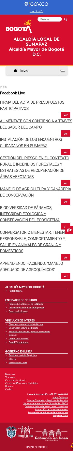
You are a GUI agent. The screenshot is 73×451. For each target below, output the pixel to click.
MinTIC (12, 358)
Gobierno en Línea (18, 362)
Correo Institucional (19, 338)
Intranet (13, 334)
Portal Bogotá (16, 290)
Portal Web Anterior (19, 342)
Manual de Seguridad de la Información (48, 412)
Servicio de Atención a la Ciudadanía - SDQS (45, 403)
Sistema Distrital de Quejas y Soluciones (29, 331)
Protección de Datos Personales (51, 409)
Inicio (24, 70)
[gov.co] (37, 4)
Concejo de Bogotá (18, 311)
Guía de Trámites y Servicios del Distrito (47, 400)
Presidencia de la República (23, 355)
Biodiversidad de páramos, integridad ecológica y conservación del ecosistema (30, 214)
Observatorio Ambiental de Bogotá (26, 324)
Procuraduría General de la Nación (26, 303)
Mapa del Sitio (60, 415)
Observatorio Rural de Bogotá (23, 327)
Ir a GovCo (36, 11)
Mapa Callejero (60, 397)
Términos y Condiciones (36, 446)
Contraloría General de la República (26, 307)
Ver (66, 115)
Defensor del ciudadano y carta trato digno (46, 406)
